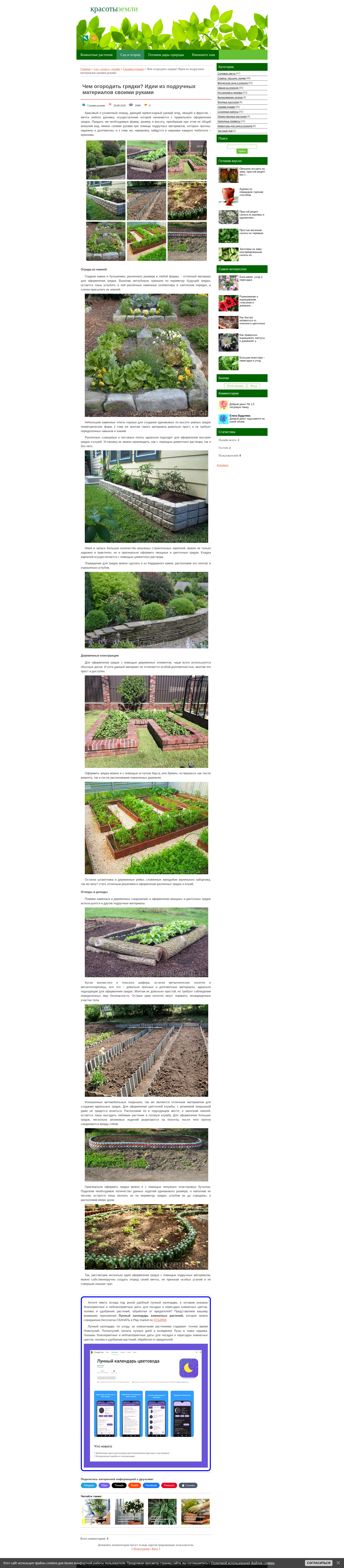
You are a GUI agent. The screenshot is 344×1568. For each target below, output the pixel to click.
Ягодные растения (228, 102)
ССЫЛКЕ (160, 1320)
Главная (85, 69)
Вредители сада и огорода (233, 83)
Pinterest (169, 1485)
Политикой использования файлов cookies (242, 1563)
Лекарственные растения (232, 116)
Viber (104, 1485)
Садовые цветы (227, 73)
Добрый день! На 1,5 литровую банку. (242, 406)
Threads (119, 1485)
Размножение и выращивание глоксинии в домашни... (248, 301)
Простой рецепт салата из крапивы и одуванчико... (251, 214)
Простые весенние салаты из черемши (251, 232)
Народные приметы (229, 121)
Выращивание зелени (230, 97)
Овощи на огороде (228, 87)
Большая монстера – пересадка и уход (252, 359)
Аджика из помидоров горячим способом (251, 191)
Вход (94, 38)
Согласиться (318, 1563)
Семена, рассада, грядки (232, 78)
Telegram (89, 1485)
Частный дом (225, 130)
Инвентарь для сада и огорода (235, 126)
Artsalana (222, 465)
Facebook (151, 1485)
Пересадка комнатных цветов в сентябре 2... (96, 1519)
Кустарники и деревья (230, 92)
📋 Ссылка (188, 1485)
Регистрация (85, 38)
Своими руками (133, 69)
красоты (114, 8)
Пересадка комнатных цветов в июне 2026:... (162, 1519)
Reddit (134, 1485)
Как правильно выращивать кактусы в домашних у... (252, 337)
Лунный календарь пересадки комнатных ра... (128, 1519)
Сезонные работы (228, 111)
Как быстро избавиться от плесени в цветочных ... (252, 322)
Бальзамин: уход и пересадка (250, 278)
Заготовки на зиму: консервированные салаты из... (250, 252)
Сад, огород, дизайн (107, 69)
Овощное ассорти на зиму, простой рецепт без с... (252, 171)
